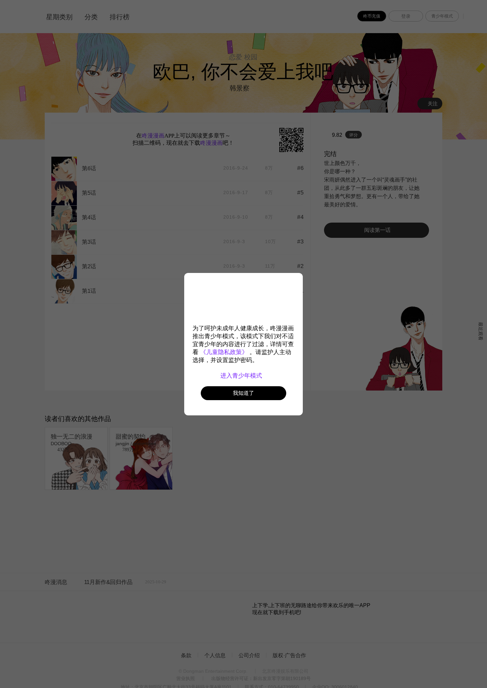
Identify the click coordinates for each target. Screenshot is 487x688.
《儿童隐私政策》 (224, 352)
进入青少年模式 (242, 375)
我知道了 (243, 393)
